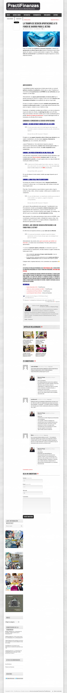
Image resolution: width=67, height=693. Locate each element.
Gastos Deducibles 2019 (31, 287)
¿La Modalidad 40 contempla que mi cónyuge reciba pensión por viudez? (13, 652)
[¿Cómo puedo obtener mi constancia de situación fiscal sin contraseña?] (28, 339)
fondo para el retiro (40, 300)
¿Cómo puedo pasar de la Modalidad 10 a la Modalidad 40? (14, 637)
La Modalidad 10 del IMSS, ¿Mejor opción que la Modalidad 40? (13, 632)
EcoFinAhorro (8, 664)
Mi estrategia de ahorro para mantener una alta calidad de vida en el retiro (14, 641)
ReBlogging (10, 19)
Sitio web (25, 490)
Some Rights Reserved (29, 297)
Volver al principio (58, 691)
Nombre (27, 478)
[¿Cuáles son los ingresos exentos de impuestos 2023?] (28, 352)
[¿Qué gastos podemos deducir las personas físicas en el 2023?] (41, 352)
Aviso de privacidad (34, 691)
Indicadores (47, 15)
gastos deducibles (48, 300)
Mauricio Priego (54, 306)
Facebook (30, 319)
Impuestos (57, 301)
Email (27, 484)
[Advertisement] (41, 71)
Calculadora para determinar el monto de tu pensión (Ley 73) (14, 647)
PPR (53, 300)
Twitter (26, 319)
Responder (50, 366)
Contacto (18, 19)
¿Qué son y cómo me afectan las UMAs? (35, 289)
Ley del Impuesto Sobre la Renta (33, 293)
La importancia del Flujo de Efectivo (34, 291)
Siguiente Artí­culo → (55, 19)
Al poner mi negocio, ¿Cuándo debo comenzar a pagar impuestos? (40, 342)
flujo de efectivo (37, 157)
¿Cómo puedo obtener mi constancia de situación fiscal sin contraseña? (28, 342)
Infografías (27, 15)
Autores (56, 15)
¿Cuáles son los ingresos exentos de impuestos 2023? (27, 355)
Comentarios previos (28, 469)
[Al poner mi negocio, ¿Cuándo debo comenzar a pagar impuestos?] (41, 339)
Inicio (8, 15)
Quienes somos (17, 15)
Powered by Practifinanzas (44, 691)
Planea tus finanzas (9, 667)
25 (43, 28)
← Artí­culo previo (26, 19)
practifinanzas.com (47, 268)
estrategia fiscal (33, 300)
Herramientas (37, 15)
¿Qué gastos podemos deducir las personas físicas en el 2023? (41, 355)
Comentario (25, 496)
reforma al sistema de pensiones (35, 115)
